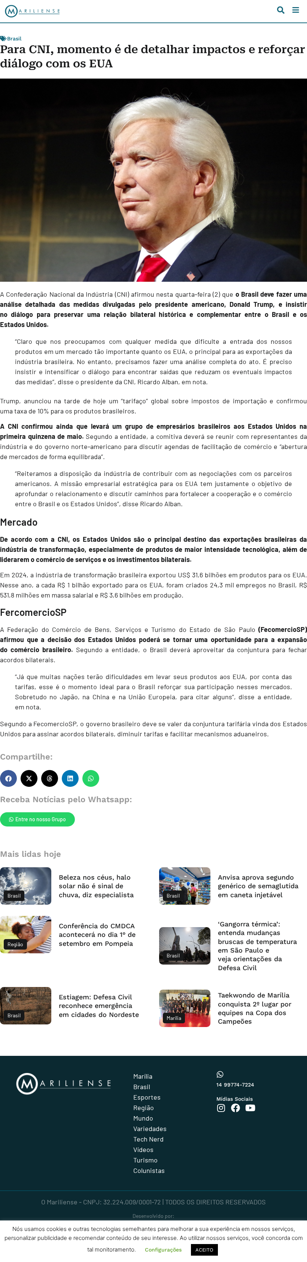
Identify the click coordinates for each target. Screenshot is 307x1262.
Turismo (145, 1160)
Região (143, 1107)
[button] (8, 778)
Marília (142, 1076)
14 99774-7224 (235, 1085)
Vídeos (143, 1149)
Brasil (14, 39)
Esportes (147, 1097)
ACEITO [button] (204, 1250)
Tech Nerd (148, 1139)
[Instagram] (220, 1107)
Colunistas (149, 1170)
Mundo (143, 1118)
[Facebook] (235, 1107)
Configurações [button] (163, 1250)
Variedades (150, 1128)
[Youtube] (250, 1107)
